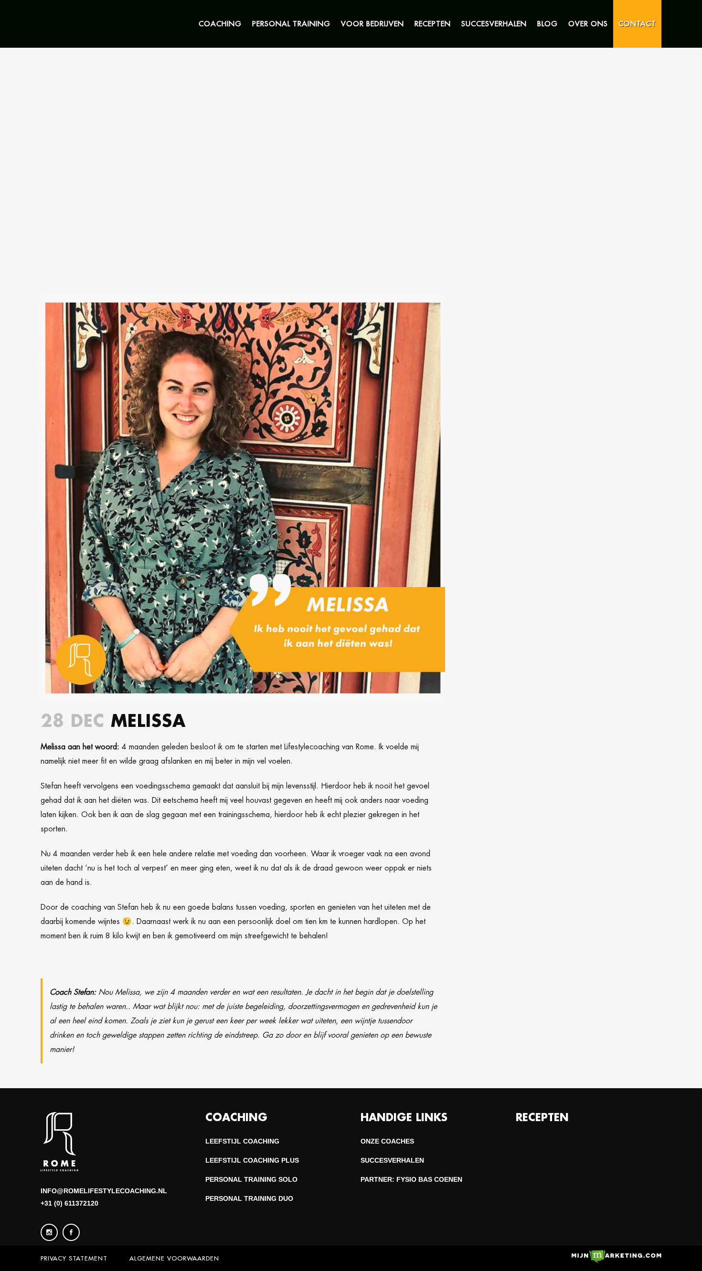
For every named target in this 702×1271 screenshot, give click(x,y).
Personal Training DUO (249, 1198)
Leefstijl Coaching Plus (252, 1160)
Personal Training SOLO (251, 1179)
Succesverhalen (392, 1160)
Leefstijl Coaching (242, 1141)
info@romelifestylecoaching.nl (104, 1191)
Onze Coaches (387, 1141)
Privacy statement (74, 1258)
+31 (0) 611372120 (69, 1203)
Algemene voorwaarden (174, 1258)
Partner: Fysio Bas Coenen (411, 1179)
